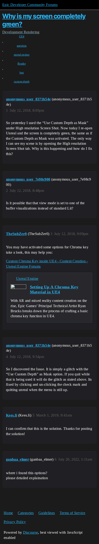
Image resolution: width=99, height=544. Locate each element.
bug (22, 72)
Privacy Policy (15, 522)
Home (8, 513)
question (22, 45)
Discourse (30, 532)
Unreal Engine (27, 278)
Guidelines (46, 513)
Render (21, 63)
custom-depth (21, 81)
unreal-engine (21, 54)
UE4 (21, 36)
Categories (26, 513)
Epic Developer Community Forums (30, 5)
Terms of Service (72, 513)
